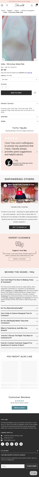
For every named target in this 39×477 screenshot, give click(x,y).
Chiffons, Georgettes (27, 10)
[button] (2, 151)
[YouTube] (21, 444)
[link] (35, 93)
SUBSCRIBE (32, 466)
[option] (19, 38)
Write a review (19, 408)
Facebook (18, 298)
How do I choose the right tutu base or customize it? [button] (17, 337)
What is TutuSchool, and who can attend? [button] (14, 329)
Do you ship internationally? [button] (12, 308)
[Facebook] (2, 444)
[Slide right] (36, 252)
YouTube (5, 298)
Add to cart (16, 93)
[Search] (7, 5)
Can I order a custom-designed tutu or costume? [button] (16, 314)
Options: (6, 75)
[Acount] (32, 5)
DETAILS (28, 1)
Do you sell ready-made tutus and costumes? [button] (14, 322)
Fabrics (17, 10)
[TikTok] (16, 444)
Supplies (9, 10)
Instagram (27, 298)
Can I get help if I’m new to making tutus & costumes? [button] (17, 281)
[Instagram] (7, 444)
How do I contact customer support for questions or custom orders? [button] (16, 344)
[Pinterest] (11, 444)
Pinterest (12, 298)
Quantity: (4, 84)
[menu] (2, 5)
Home (3, 10)
